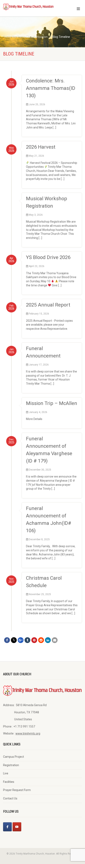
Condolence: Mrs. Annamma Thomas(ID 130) (50, 88)
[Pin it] (34, 640)
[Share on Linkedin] (48, 640)
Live (5, 773)
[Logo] (28, 6)
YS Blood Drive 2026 (48, 257)
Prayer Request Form (17, 790)
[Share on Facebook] (7, 640)
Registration (11, 765)
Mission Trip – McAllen (51, 403)
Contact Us (10, 798)
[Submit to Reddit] (41, 640)
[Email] (55, 640)
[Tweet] (14, 640)
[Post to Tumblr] (27, 640)
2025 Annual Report (48, 305)
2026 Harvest (40, 147)
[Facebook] (7, 826)
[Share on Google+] (21, 640)
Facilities (8, 781)
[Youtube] (17, 826)
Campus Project (13, 756)
